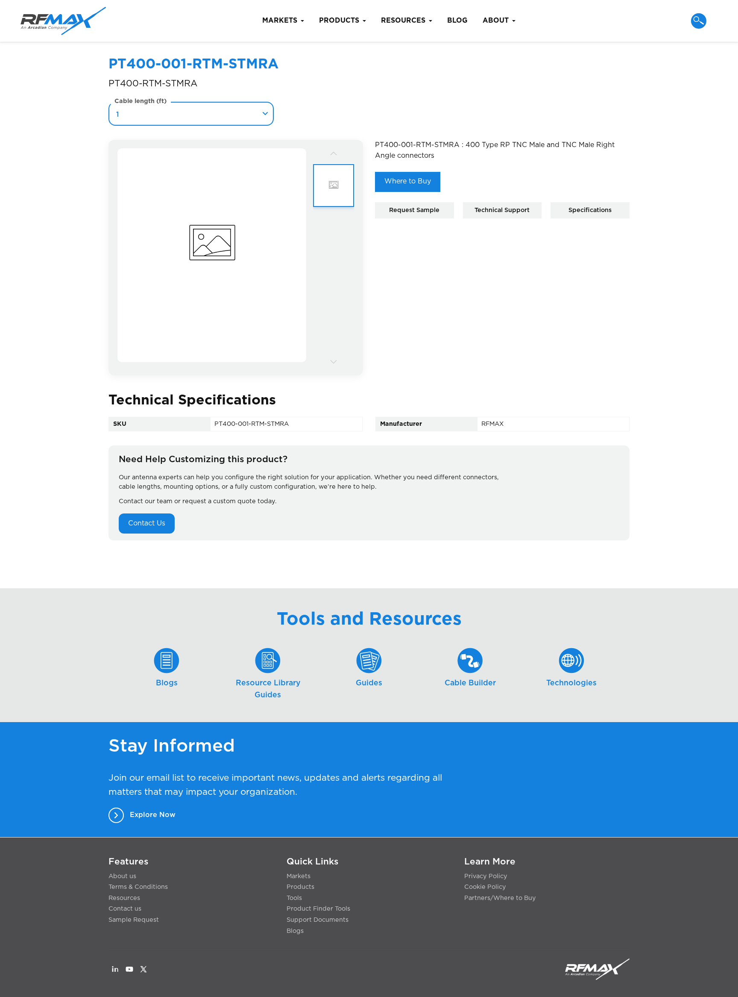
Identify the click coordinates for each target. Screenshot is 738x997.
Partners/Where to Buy (500, 898)
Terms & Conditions (138, 887)
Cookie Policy (485, 887)
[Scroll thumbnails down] (333, 361)
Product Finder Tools (318, 909)
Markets (298, 876)
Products (300, 887)
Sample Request (133, 920)
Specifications (590, 210)
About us (122, 876)
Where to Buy (407, 181)
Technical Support (502, 210)
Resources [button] (403, 20)
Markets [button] (279, 20)
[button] (698, 21)
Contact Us (146, 523)
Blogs (295, 931)
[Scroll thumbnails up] (333, 153)
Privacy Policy (485, 876)
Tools (294, 898)
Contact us (124, 909)
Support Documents (317, 920)
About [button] (496, 20)
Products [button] (339, 20)
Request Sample (414, 210)
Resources (124, 898)
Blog (457, 20)
